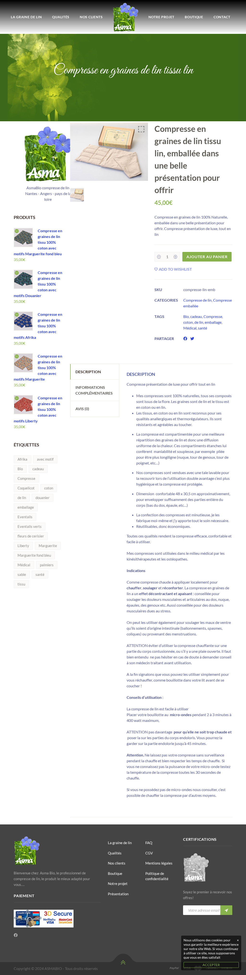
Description (88, 371)
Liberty (23, 545)
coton (48, 488)
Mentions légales (158, 863)
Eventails (25, 517)
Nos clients (91, 17)
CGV (149, 853)
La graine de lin (26, 17)
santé (40, 574)
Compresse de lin (197, 300)
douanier (42, 497)
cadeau (38, 469)
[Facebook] (16, 935)
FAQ (148, 843)
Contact (222, 17)
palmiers (47, 565)
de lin (22, 497)
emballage (26, 507)
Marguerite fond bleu (34, 555)
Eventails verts (30, 526)
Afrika (22, 459)
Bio (20, 469)
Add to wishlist (175, 269)
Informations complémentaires (94, 390)
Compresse (26, 478)
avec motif (45, 459)
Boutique (194, 17)
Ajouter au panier (207, 256)
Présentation (118, 894)
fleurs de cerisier (31, 536)
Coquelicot (26, 488)
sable (22, 574)
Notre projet (161, 17)
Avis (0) (82, 408)
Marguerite (48, 545)
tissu (21, 584)
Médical (24, 565)
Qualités (60, 17)
